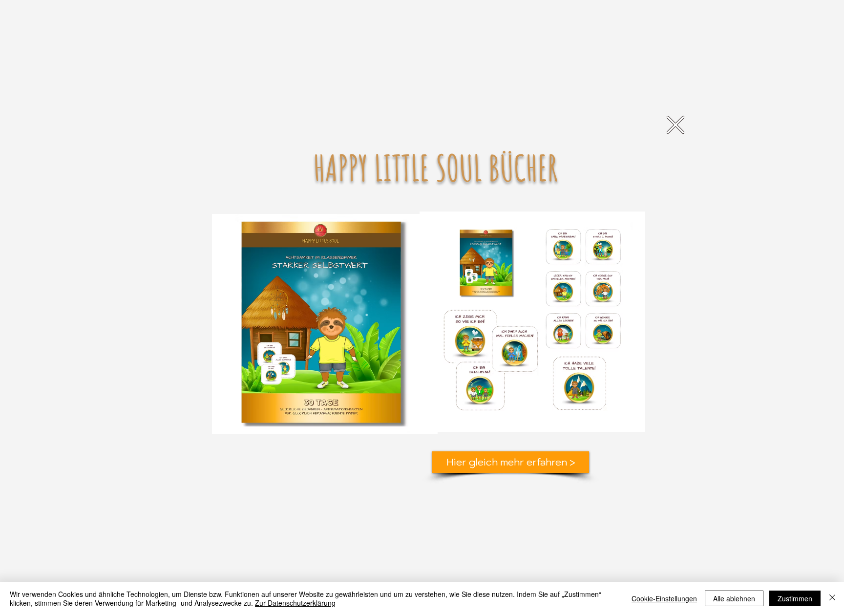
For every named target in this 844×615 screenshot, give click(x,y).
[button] (675, 124)
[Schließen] (832, 598)
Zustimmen (795, 598)
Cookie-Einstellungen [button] (664, 598)
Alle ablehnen (734, 598)
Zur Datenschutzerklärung (295, 603)
